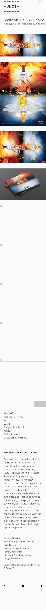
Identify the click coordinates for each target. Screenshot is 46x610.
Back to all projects (23, 585)
